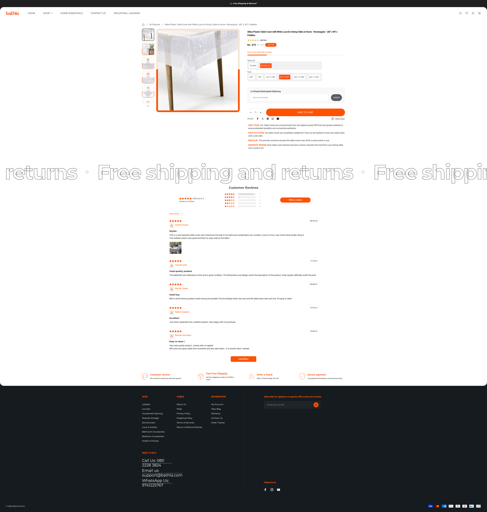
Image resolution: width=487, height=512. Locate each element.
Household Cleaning (152, 413)
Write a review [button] (295, 200)
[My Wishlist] (466, 13)
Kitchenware (148, 422)
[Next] (233, 76)
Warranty (215, 413)
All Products (154, 24)
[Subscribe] (316, 404)
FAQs (179, 409)
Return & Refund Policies (189, 427)
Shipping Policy (184, 418)
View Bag (216, 409)
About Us (181, 404)
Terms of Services (185, 422)
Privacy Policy (183, 413)
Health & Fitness (150, 441)
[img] (175, 221)
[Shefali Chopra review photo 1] (175, 248)
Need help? (340, 119)
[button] (230, 194)
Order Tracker (218, 422)
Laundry (146, 409)
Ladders (146, 404)
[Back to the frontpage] (143, 24)
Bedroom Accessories (153, 436)
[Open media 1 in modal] (198, 70)
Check (336, 97)
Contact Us (216, 418)
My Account (217, 404)
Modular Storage (150, 418)
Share (3, 153)
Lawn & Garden (149, 427)
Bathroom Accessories (153, 432)
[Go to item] (148, 35)
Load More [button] (243, 359)
